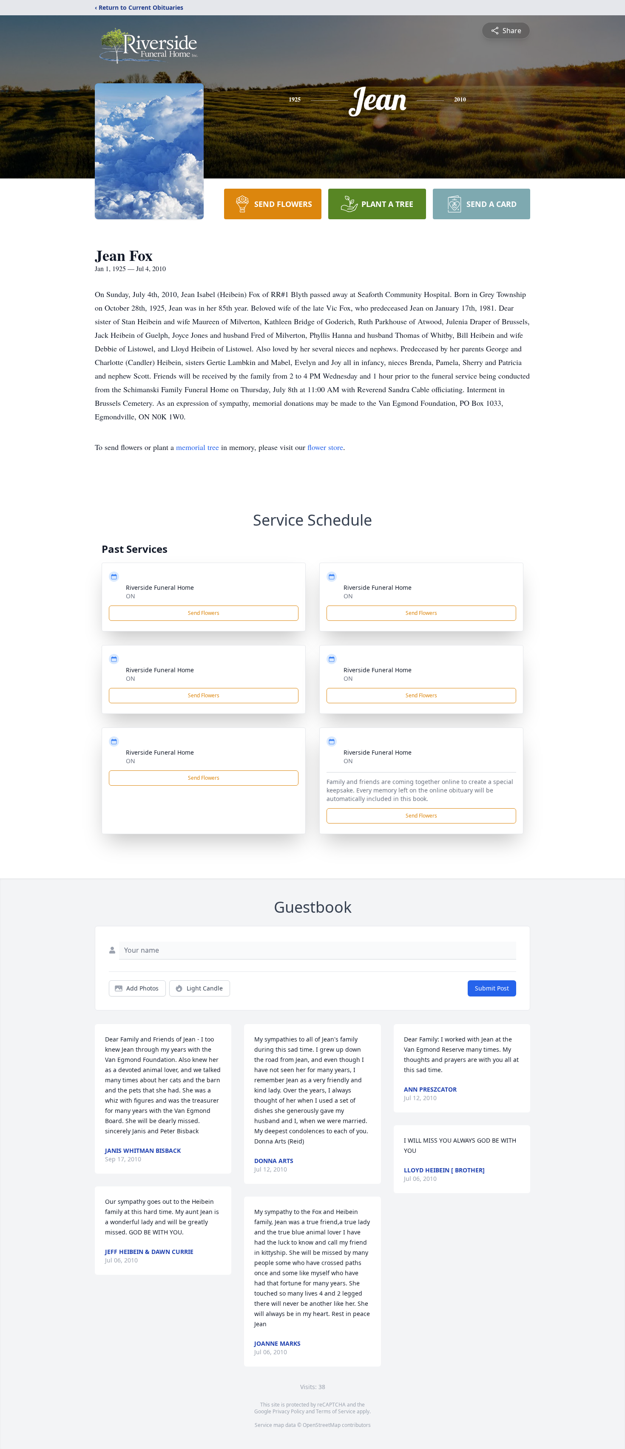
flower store (325, 447)
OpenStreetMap (322, 1425)
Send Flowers (203, 613)
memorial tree (197, 447)
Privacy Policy (288, 1411)
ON (130, 596)
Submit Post (492, 988)
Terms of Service (335, 1411)
